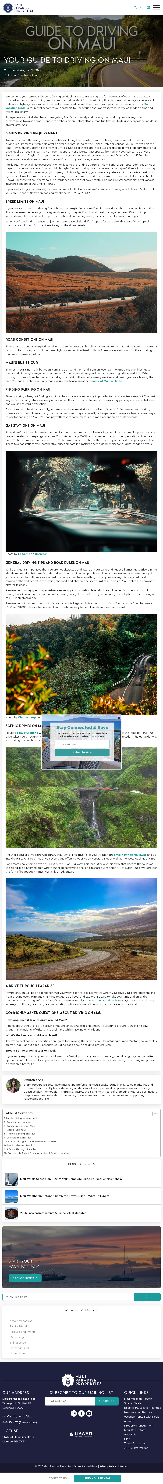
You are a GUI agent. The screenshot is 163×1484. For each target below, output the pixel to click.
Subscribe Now (82, 752)
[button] (82, 727)
